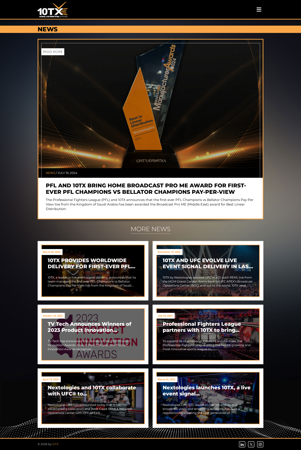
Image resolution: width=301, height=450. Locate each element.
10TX (55, 444)
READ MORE (53, 52)
